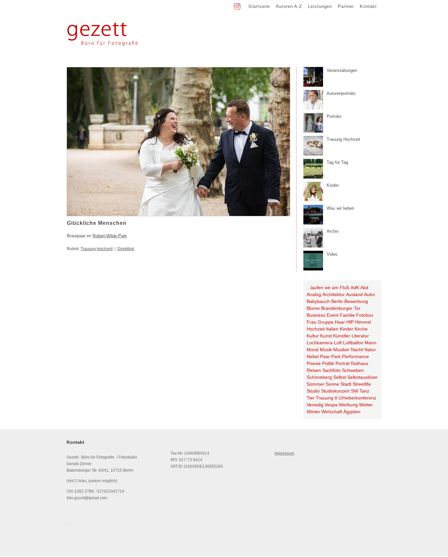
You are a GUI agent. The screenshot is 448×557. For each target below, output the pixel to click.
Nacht (357, 349)
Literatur (360, 335)
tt (336, 397)
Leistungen (320, 6)
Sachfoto (331, 370)
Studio (313, 391)
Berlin (337, 301)
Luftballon (353, 342)
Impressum (284, 453)
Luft (338, 342)
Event (332, 315)
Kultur (313, 335)
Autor (369, 294)
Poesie (314, 363)
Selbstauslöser (362, 377)
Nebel (313, 356)
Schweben (353, 370)
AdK (355, 287)
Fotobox (364, 315)
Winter (313, 411)
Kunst (326, 335)
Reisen (314, 370)
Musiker (341, 349)
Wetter (366, 404)
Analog (314, 294)
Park (336, 356)
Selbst (339, 377)
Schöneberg (319, 377)
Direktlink (125, 248)
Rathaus (359, 363)
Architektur (333, 294)
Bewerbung (356, 301)
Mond (312, 349)
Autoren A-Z (289, 6)
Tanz (364, 391)
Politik (328, 363)
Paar (325, 356)
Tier (311, 397)
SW (354, 391)
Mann (371, 342)
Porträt (343, 363)
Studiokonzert (335, 391)
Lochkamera (320, 342)
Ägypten (351, 411)
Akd (364, 287)
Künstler (341, 335)
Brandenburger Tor (340, 308)
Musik (326, 349)
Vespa (331, 404)
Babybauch (318, 301)
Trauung (324, 397)
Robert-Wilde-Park (109, 235)
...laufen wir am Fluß (328, 287)
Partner (346, 6)
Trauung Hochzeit (96, 248)
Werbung (348, 404)
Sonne (332, 384)
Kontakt (368, 6)
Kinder (346, 329)
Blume (313, 308)
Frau (311, 322)
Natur (370, 349)
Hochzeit (316, 329)
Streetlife (362, 384)
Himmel (363, 322)
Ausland (354, 294)
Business (316, 315)
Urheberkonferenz (357, 397)
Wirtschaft (331, 411)
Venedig (315, 404)
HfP (350, 322)
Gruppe (326, 322)
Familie (347, 315)
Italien (332, 329)
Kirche (361, 329)
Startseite (259, 6)
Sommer (315, 384)
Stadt (345, 384)
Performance (355, 356)
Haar (340, 322)
